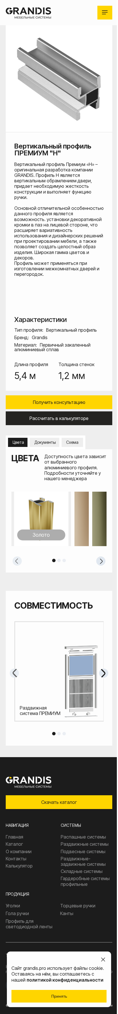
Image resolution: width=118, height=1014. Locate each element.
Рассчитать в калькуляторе (59, 418)
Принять (59, 996)
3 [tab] (64, 560)
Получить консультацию (59, 402)
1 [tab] (54, 560)
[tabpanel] (59, 519)
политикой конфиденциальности (65, 980)
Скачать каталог (59, 802)
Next (100, 561)
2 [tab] (59, 560)
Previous (17, 561)
